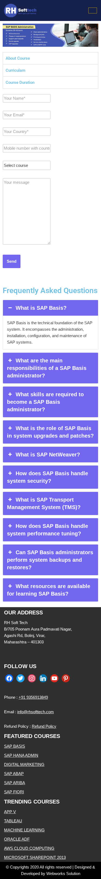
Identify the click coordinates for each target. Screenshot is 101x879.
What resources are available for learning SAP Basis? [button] (48, 590)
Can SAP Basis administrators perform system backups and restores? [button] (50, 559)
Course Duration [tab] (20, 82)
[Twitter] (20, 678)
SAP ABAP (14, 773)
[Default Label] (43, 678)
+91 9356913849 (33, 697)
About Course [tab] (18, 58)
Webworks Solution (63, 873)
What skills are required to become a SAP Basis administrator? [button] (45, 401)
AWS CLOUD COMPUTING (29, 848)
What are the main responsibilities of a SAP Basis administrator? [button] (46, 368)
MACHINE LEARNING (24, 830)
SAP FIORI (14, 792)
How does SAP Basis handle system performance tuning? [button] (47, 529)
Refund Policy (44, 726)
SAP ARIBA (14, 782)
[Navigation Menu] (92, 10)
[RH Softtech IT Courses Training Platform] (20, 10)
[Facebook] (9, 678)
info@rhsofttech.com (35, 711)
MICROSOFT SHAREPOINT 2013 (35, 857)
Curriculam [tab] (15, 70)
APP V (10, 811)
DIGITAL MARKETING (24, 764)
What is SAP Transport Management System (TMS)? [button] (44, 503)
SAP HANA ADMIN (21, 755)
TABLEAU (13, 821)
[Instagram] (32, 678)
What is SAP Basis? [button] (41, 308)
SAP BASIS (14, 746)
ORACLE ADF (17, 839)
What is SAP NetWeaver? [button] (48, 454)
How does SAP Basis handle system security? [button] (47, 477)
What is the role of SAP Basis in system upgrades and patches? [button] (50, 432)
